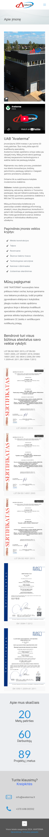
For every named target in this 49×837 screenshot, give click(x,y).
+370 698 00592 (25, 809)
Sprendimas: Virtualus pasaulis (24, 832)
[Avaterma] (24, 4)
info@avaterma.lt (25, 797)
